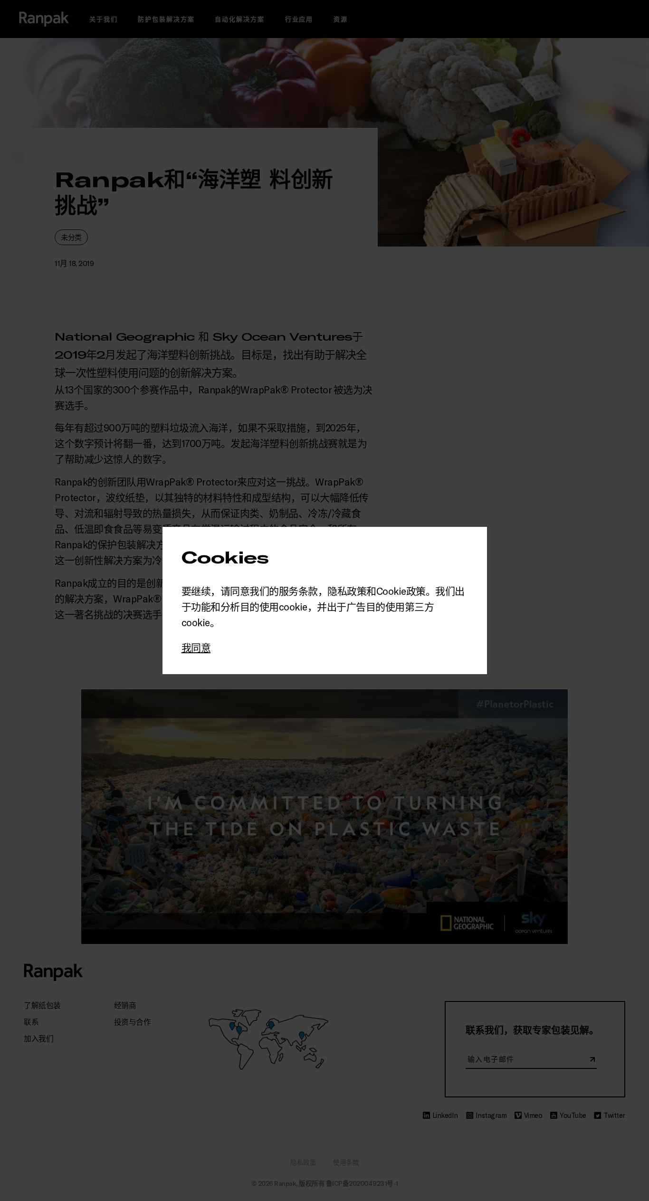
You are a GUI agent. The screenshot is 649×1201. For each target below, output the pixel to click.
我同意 (196, 647)
